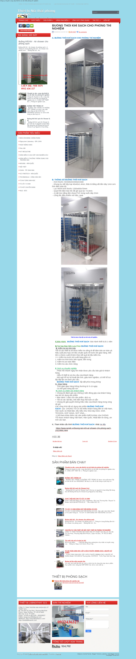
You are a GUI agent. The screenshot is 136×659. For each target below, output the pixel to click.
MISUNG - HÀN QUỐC (27, 163)
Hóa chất (22, 148)
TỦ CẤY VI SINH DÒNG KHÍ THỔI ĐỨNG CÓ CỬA (81, 509)
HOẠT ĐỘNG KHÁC (26, 145)
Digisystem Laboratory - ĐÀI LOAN (30, 141)
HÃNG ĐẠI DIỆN (62, 20)
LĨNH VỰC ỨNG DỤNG (80, 20)
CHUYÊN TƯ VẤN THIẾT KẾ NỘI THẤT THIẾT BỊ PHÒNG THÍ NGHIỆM (87, 530)
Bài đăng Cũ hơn (112, 441)
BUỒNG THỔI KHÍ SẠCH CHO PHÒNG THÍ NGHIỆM (81, 27)
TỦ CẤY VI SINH (25, 184)
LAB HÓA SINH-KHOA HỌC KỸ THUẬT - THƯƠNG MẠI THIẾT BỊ (71, 4)
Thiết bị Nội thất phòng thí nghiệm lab (66, 581)
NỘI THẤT (23, 167)
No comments (83, 32)
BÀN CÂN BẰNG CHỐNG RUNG (30, 138)
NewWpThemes (87, 653)
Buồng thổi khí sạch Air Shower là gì (77, 488)
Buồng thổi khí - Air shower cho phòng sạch (33, 42)
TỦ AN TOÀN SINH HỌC (27, 180)
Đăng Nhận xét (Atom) (65, 456)
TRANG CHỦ (23, 20)
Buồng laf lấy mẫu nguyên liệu (75, 561)
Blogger (58, 654)
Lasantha (104, 653)
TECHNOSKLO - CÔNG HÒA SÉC (30, 177)
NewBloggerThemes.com (112, 655)
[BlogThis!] (55, 437)
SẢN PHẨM (48, 20)
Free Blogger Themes (113, 653)
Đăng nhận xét (57, 451)
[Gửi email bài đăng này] (53, 437)
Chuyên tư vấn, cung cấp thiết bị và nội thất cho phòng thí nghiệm (38, 94)
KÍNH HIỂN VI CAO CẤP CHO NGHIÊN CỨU (34, 155)
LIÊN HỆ (106, 20)
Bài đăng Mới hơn (57, 441)
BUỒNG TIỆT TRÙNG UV (35, 106)
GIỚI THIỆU (35, 20)
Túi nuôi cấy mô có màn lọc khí (75, 540)
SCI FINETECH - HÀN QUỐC (29, 173)
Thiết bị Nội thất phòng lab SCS (36, 12)
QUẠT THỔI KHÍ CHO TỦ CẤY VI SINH (77, 499)
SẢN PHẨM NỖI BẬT (26, 30)
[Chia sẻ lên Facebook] (59, 437)
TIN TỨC (97, 20)
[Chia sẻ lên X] (57, 437)
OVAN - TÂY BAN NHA (27, 170)
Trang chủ (85, 441)
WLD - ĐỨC (23, 191)
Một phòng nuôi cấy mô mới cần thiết (73, 582)
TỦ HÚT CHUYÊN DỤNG (27, 187)
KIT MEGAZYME (25, 151)
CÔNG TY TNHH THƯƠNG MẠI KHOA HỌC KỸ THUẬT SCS (35, 4)
